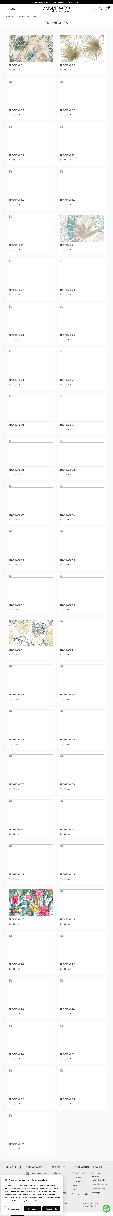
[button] (9, 8)
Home (8, 16)
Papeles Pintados (18, 16)
